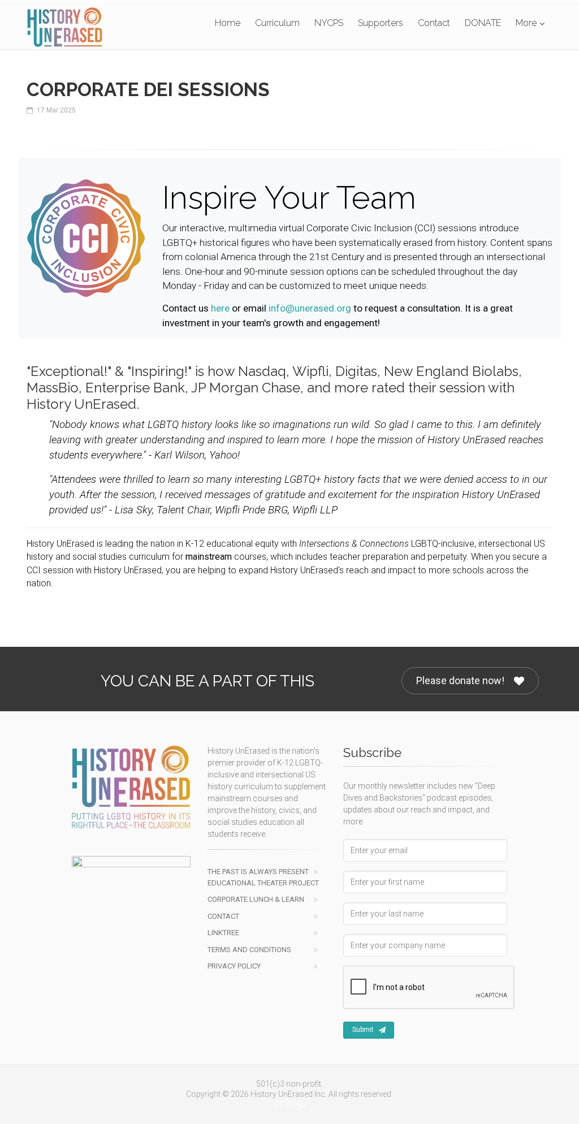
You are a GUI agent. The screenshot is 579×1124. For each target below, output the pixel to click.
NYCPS (328, 23)
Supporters (380, 23)
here (220, 308)
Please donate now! (460, 680)
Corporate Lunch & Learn (256, 899)
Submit (363, 1030)
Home (227, 23)
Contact (434, 23)
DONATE (483, 23)
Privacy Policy (234, 966)
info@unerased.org (310, 308)
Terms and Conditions (249, 949)
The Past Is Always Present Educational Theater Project (263, 877)
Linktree (223, 932)
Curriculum (277, 23)
